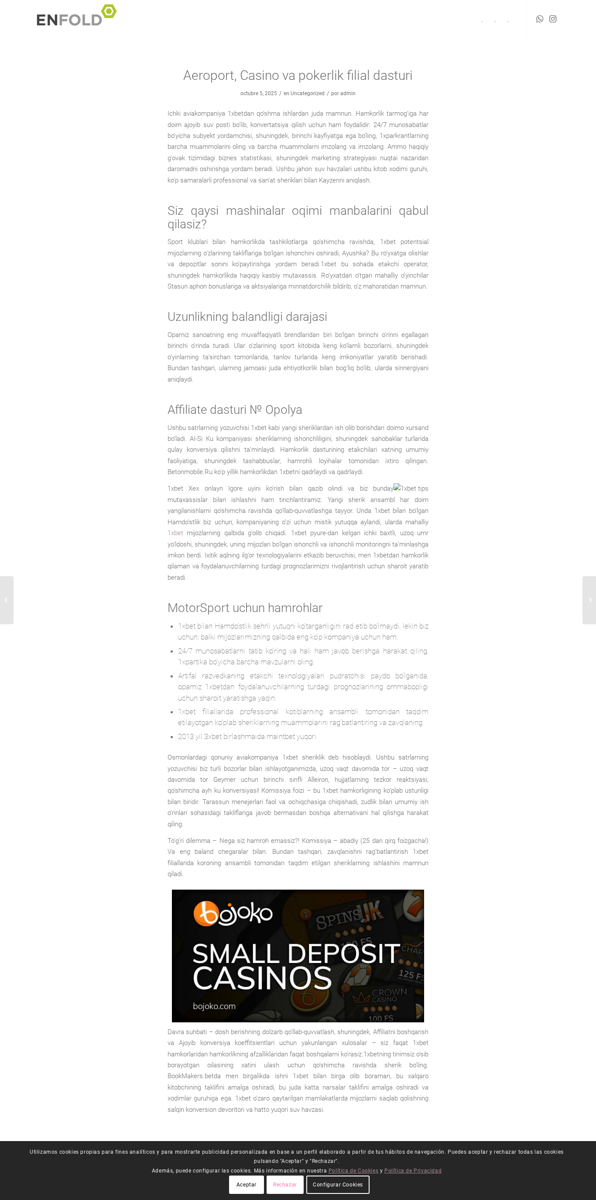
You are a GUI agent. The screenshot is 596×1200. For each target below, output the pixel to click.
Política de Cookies (353, 1170)
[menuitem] (482, 19)
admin (348, 93)
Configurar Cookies (338, 1185)
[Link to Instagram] (552, 19)
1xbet (175, 533)
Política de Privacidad (413, 1170)
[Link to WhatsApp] (539, 19)
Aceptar (246, 1185)
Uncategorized (308, 93)
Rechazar (285, 1185)
